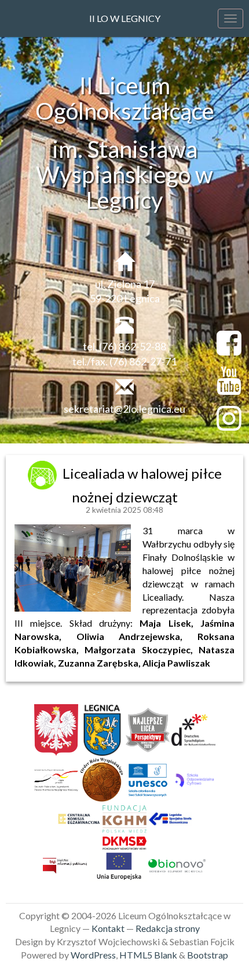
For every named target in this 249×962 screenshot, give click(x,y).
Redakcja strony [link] (168, 928)
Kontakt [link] (107, 928)
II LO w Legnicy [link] (124, 18)
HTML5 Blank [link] (148, 954)
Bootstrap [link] (207, 954)
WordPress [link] (93, 954)
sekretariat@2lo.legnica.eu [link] (124, 408)
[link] (44, 473)
